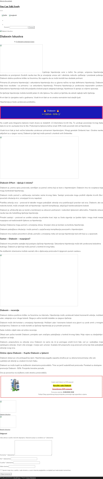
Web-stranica (4, 466)
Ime (5, 459)
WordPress (16, 478)
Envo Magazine (31, 478)
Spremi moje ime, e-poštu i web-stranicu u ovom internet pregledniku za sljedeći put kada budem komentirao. (36, 470)
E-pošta (6, 463)
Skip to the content (6, 1)
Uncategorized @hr (12, 399)
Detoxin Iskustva (5, 414)
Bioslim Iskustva (5, 430)
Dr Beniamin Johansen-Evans (25, 42)
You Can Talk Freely (10, 6)
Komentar (7, 455)
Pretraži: (6, 27)
